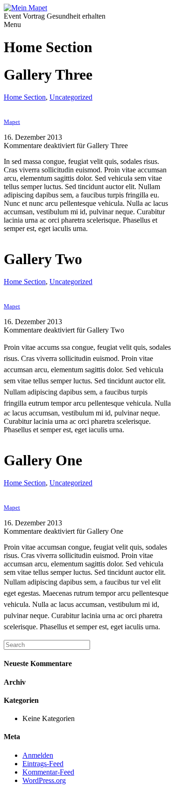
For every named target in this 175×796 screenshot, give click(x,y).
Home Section (25, 97)
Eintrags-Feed (42, 764)
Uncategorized (70, 97)
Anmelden (37, 755)
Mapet (12, 121)
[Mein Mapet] (25, 8)
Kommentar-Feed (48, 772)
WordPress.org (44, 780)
